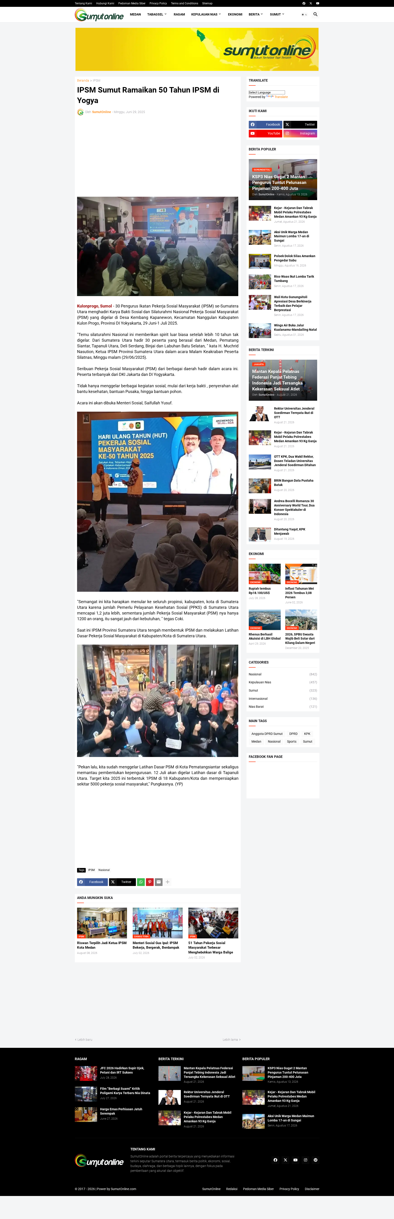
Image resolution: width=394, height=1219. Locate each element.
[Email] (159, 882)
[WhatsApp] (141, 882)
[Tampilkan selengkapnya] (167, 882)
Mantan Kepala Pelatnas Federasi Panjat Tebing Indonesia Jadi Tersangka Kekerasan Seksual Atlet (209, 1072)
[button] (304, 14)
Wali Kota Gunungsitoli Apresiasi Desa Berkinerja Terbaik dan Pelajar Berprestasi (292, 303)
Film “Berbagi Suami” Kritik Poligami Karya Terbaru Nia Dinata (125, 1091)
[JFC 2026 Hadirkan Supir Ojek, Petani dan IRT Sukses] (86, 1073)
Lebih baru (85, 1039)
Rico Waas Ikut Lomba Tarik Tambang (294, 279)
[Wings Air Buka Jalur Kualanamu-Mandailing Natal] (260, 330)
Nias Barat (283, 706)
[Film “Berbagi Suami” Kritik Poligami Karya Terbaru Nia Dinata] (86, 1094)
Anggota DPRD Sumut (267, 734)
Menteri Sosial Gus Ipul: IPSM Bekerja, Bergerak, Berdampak (156, 945)
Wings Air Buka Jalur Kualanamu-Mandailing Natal (295, 327)
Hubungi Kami (105, 3)
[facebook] (304, 3)
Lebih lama (230, 1039)
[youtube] (317, 3)
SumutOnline (211, 1189)
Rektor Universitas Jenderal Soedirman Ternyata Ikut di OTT (294, 413)
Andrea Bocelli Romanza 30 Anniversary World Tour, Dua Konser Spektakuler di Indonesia (294, 507)
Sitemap (207, 3)
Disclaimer (312, 1189)
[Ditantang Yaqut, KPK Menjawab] (260, 534)
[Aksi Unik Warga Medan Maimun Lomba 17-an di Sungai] (260, 237)
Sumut (275, 14)
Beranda (83, 80)
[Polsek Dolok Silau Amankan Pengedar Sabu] (260, 261)
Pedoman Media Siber (131, 3)
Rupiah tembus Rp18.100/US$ (260, 591)
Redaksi (231, 1189)
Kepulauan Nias (204, 14)
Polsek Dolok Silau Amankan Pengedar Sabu (294, 258)
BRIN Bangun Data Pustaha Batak (294, 483)
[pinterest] (315, 1160)
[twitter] (310, 3)
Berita (254, 14)
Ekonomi (235, 14)
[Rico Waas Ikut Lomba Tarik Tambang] (260, 281)
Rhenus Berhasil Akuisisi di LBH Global (265, 636)
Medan (135, 14)
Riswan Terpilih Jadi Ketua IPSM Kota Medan (102, 945)
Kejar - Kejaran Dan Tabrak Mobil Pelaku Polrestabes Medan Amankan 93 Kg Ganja (295, 212)
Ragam (179, 14)
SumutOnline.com (123, 1189)
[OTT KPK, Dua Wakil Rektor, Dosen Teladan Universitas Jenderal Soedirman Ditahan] (260, 462)
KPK (307, 734)
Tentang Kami (83, 3)
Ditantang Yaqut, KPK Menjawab (289, 531)
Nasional (104, 870)
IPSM (96, 80)
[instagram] (305, 1160)
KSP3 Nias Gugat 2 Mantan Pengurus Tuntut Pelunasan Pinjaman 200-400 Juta (288, 1072)
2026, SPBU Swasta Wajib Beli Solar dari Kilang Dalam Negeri (300, 639)
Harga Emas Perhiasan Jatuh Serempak (121, 1111)
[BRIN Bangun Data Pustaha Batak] (260, 485)
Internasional (283, 698)
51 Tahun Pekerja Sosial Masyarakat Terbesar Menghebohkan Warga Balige (210, 947)
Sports (291, 741)
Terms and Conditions (184, 3)
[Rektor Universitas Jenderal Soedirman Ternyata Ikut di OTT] (260, 413)
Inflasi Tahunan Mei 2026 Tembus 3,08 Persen (299, 593)
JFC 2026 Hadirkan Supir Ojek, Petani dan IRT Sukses (122, 1070)
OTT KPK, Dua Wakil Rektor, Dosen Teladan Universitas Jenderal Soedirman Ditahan (295, 461)
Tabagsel (155, 14)
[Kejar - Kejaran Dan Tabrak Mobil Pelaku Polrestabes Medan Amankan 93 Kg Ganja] (260, 213)
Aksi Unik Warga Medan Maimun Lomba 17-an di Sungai (291, 236)
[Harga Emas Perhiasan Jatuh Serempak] (86, 1114)
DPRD (293, 734)
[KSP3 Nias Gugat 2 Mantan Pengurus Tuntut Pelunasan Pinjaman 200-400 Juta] (253, 1073)
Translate (281, 97)
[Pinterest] (150, 882)
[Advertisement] (117, 155)
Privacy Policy (158, 3)
